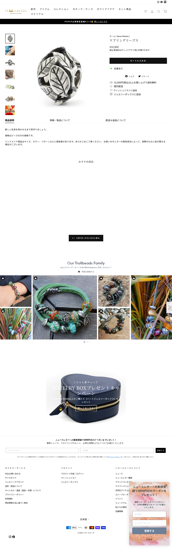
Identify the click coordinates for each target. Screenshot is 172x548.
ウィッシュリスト (68, 477)
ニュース (119, 473)
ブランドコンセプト (123, 481)
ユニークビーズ (121, 494)
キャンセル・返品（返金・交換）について (23, 490)
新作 (33, 9)
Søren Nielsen (123, 36)
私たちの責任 (121, 507)
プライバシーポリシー (114, 457)
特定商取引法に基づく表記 (16, 502)
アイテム (45, 9)
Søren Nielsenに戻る (88, 238)
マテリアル (37, 13)
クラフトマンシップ (123, 486)
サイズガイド (10, 477)
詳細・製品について (60, 120)
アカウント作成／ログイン (72, 473)
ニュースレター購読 (123, 477)
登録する (160, 450)
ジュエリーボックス (69, 481)
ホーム (112, 36)
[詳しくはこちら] (86, 396)
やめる (149, 539)
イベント (119, 498)
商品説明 (9, 120)
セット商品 (125, 9)
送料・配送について (13, 486)
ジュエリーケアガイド (14, 481)
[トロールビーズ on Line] (165, 2)
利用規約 (9, 498)
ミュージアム (121, 502)
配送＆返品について (116, 120)
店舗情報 (119, 511)
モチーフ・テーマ (83, 9)
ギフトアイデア (106, 9)
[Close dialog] (166, 485)
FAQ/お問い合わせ (13, 473)
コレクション (61, 9)
